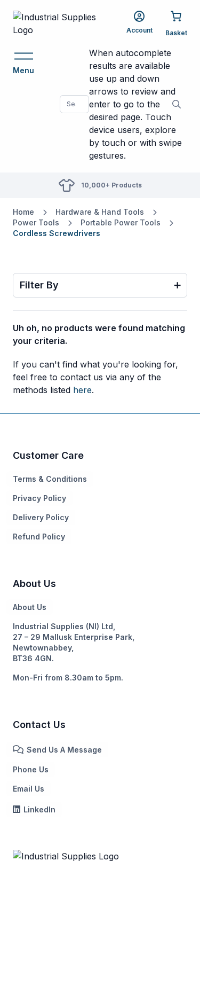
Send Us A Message (64, 749)
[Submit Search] (176, 104)
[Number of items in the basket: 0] (176, 22)
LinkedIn (39, 809)
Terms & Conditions (50, 478)
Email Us (28, 788)
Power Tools (36, 222)
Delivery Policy (41, 517)
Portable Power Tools (121, 222)
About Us (29, 607)
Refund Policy (39, 536)
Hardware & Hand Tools (99, 211)
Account (139, 30)
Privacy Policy (39, 498)
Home (23, 211)
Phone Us (31, 769)
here (82, 390)
